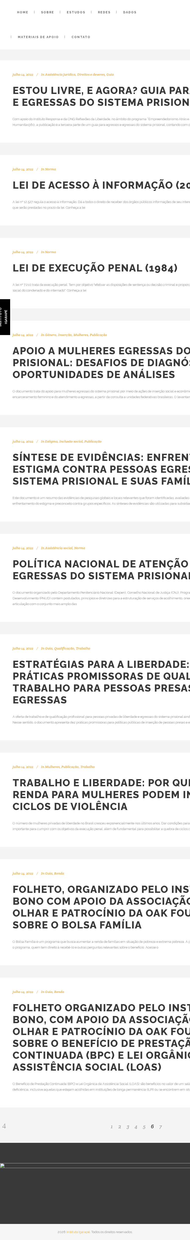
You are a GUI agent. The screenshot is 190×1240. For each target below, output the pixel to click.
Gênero (50, 335)
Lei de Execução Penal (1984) (95, 268)
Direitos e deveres (91, 74)
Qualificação (64, 648)
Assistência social (58, 548)
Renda (59, 873)
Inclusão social (71, 441)
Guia (110, 74)
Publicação (98, 335)
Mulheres (80, 335)
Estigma (51, 441)
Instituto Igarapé (78, 1232)
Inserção (65, 335)
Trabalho (83, 648)
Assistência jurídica (60, 74)
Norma (50, 169)
